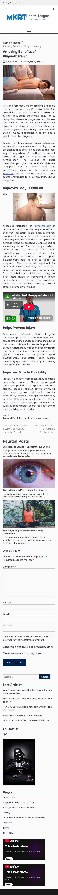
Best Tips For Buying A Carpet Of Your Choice (26, 446)
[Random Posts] (5, 9)
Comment (9, 566)
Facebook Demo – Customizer (19, 802)
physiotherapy (42, 226)
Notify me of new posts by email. (23, 653)
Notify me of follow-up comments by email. (29, 646)
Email (6, 614)
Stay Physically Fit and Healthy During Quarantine (23, 532)
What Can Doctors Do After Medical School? (26, 720)
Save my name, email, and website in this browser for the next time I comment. (26, 638)
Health (6, 415)
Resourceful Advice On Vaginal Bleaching (24, 817)
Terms (6, 827)
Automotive (9, 797)
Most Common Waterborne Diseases (22, 715)
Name (7, 602)
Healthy (28, 418)
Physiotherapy (42, 418)
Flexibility (17, 418)
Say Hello (7, 822)
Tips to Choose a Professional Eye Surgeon (25, 490)
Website (7, 625)
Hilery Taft (36, 61)
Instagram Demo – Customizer (19, 807)
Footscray (8, 173)
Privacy (6, 812)
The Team (8, 832)
